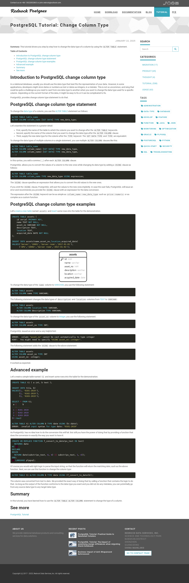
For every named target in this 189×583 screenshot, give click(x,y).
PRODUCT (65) (149, 71)
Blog (149, 12)
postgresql (149, 140)
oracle (147, 135)
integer (62, 316)
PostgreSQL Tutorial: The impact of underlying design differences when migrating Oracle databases (99, 544)
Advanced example (25, 64)
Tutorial (162, 12)
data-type (148, 111)
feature (162, 117)
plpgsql (161, 135)
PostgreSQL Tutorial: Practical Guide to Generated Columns (96, 535)
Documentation (131, 12)
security (167, 146)
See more (20, 70)
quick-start (150, 146)
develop (148, 117)
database (165, 111)
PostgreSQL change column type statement (36, 58)
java (162, 123)
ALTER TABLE (61, 111)
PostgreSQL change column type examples (35, 61)
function (148, 123)
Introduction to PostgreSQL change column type (38, 55)
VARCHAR (59, 285)
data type (28, 111)
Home (97, 12)
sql (145, 152)
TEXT (102, 299)
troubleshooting (162, 152)
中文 (174, 12)
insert (54, 211)
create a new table (23, 211)
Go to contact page (138, 553)
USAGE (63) (147, 89)
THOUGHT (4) (148, 77)
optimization (169, 129)
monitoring (149, 129)
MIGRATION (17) (150, 65)
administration (151, 106)
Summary (20, 67)
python (166, 140)
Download (111, 12)
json (173, 123)
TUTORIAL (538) (149, 83)
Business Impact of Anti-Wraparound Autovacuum (95, 553)
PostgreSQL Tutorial (19, 514)
